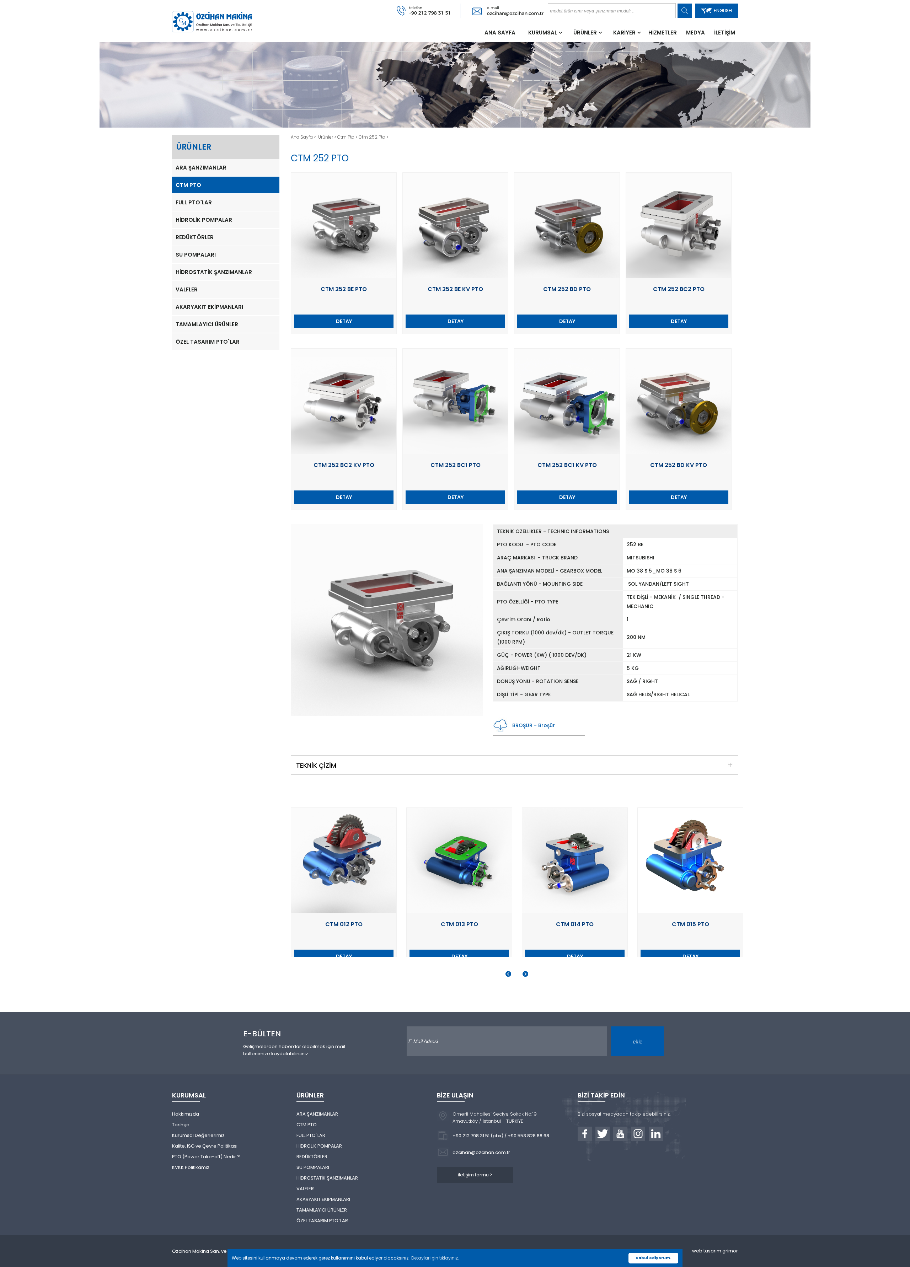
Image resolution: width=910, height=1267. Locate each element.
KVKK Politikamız (190, 1167)
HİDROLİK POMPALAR (204, 220)
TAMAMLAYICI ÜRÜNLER (207, 324)
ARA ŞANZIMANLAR (201, 167)
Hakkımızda (185, 1114)
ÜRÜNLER (585, 32)
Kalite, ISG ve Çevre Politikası (204, 1146)
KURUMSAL (542, 32)
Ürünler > (327, 137)
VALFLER (187, 289)
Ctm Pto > (348, 137)
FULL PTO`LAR (194, 202)
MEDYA (695, 32)
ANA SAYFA (500, 32)
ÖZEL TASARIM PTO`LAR (208, 341)
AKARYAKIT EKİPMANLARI (209, 307)
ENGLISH (723, 10)
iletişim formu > (475, 1174)
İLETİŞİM (724, 32)
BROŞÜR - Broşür (533, 725)
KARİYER (624, 32)
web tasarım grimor (715, 1250)
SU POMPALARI (196, 254)
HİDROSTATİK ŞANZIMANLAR (214, 272)
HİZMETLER (662, 32)
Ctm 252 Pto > (374, 137)
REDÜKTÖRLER (195, 237)
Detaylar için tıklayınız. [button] (435, 1258)
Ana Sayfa (302, 137)
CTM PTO (188, 185)
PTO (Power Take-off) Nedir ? (206, 1156)
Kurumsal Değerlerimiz (198, 1135)
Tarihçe (180, 1124)
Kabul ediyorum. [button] (653, 1258)
